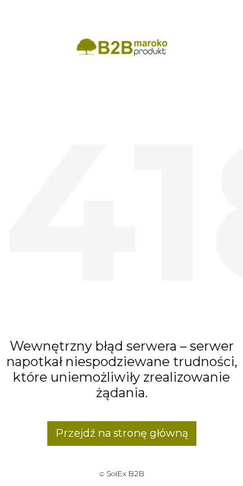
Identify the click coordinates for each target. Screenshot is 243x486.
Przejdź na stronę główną (122, 433)
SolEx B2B (125, 473)
